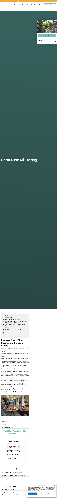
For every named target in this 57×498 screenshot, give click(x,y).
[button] (54, 485)
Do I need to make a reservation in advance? (10, 483)
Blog (32, 4)
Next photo (26, 413)
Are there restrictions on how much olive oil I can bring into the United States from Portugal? (14, 495)
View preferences (51, 493)
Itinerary (4, 424)
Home (12, 4)
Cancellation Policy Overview (7, 427)
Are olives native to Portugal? (8, 480)
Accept (32, 493)
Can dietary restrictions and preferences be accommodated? (13, 475)
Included (4, 418)
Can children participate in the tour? (9, 486)
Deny (42, 493)
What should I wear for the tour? (8, 489)
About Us (36, 4)
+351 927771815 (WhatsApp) (20, 336)
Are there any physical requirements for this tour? (11, 478)
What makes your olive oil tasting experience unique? (12, 472)
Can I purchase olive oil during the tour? (9, 492)
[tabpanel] (47, 26)
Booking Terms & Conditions (24, 4)
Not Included (4, 421)
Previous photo (23, 413)
